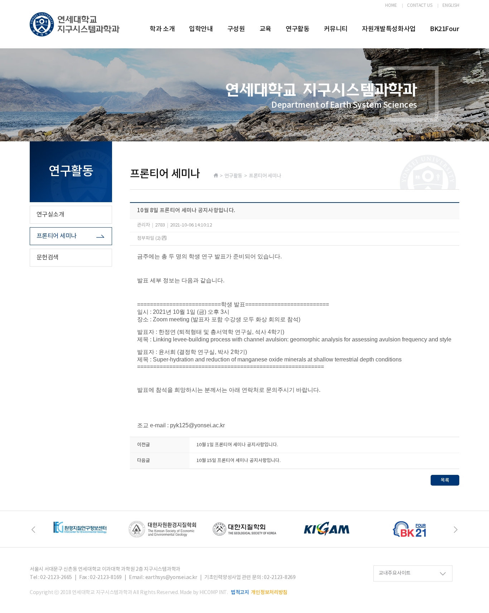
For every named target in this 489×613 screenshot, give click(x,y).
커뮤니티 (336, 29)
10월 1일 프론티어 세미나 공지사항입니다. (237, 445)
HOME (391, 6)
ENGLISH (450, 6)
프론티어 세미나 (57, 236)
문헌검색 (48, 257)
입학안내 (201, 29)
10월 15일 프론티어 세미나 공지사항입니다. (239, 460)
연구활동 (298, 29)
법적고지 (240, 592)
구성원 (236, 29)
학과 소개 (162, 29)
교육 (265, 29)
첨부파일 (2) (149, 238)
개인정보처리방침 (269, 592)
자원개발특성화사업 (389, 29)
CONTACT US (419, 6)
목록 (445, 480)
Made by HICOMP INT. (204, 592)
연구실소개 (50, 214)
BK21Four (444, 29)
